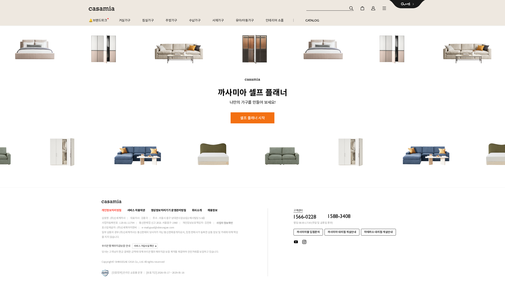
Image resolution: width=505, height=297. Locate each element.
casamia (101, 8)
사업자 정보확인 (224, 223)
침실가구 (148, 20)
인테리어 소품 (275, 20)
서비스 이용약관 (136, 210)
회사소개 (197, 210)
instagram (304, 242)
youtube (296, 242)
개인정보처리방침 (112, 210)
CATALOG (312, 20)
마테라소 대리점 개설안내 (378, 232)
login (373, 8)
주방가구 (171, 20)
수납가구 (194, 20)
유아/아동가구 (245, 20)
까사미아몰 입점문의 (308, 232)
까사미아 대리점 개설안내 (342, 232)
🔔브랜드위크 (98, 20)
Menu (384, 8)
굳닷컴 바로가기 (407, 4)
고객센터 (298, 210)
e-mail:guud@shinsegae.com (158, 227)
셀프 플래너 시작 (252, 117)
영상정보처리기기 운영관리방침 (168, 210)
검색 (351, 8)
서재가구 (218, 20)
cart (362, 8)
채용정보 (212, 210)
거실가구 (124, 20)
